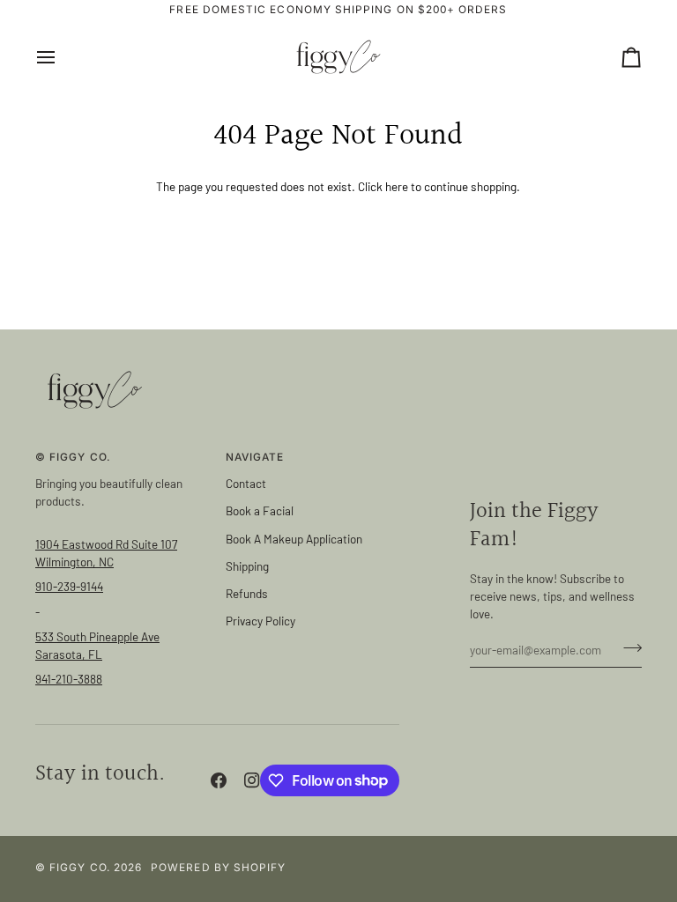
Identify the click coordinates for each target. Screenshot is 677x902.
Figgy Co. (79, 867)
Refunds (247, 593)
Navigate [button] (255, 457)
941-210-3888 (68, 678)
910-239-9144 (69, 586)
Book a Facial (260, 510)
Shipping (247, 565)
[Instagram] (252, 780)
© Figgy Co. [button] (73, 457)
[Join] (627, 647)
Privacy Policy (260, 620)
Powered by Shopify (218, 867)
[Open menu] (61, 56)
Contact (246, 483)
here (396, 186)
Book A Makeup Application (294, 538)
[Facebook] (219, 780)
